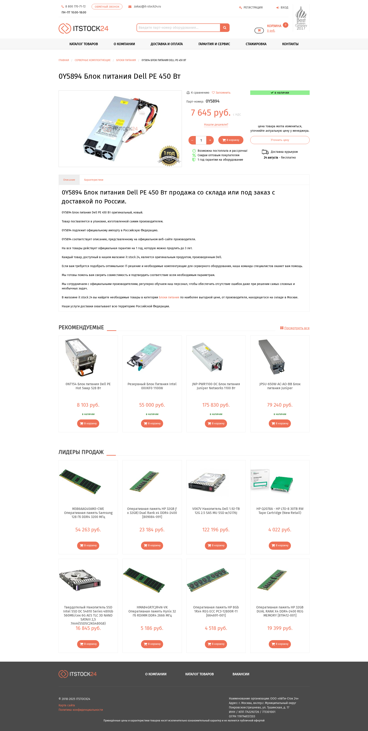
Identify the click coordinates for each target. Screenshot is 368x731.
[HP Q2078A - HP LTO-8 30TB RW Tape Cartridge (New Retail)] (271, 481)
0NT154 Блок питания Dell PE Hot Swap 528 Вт (88, 386)
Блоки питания (169, 297)
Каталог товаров (199, 674)
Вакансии (241, 674)
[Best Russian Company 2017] (301, 18)
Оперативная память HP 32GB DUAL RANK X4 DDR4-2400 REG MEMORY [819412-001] (279, 611)
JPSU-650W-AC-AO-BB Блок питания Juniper (279, 386)
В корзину (233, 140)
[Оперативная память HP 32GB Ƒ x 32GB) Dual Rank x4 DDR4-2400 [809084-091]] (144, 481)
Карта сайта (67, 705)
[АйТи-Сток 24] (84, 28)
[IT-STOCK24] (78, 674)
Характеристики (93, 179)
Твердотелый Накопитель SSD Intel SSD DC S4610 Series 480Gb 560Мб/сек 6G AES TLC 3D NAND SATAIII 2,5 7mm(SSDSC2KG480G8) (88, 611)
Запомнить (223, 92)
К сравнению (200, 92)
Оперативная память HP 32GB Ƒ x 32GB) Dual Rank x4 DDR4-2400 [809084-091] (152, 513)
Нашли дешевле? (216, 124)
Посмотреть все (297, 328)
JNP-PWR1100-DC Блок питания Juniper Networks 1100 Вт (216, 386)
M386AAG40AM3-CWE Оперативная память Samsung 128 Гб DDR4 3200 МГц (88, 513)
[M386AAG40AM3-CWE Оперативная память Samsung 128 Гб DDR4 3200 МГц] (80, 481)
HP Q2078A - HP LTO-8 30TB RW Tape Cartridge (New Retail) (279, 511)
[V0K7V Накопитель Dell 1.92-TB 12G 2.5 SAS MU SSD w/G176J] (208, 481)
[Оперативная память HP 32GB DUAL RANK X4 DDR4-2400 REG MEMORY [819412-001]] (271, 580)
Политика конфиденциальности (81, 710)
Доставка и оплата (167, 44)
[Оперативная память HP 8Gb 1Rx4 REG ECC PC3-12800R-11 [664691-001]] (208, 580)
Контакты (290, 44)
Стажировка (256, 44)
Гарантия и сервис (214, 44)
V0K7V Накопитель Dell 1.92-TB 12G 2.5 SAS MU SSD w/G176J (216, 511)
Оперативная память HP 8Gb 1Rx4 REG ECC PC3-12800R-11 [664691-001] (216, 611)
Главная (64, 60)
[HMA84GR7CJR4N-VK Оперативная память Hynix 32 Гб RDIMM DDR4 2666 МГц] (144, 580)
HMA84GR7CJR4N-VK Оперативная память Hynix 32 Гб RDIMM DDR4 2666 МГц (152, 611)
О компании (124, 44)
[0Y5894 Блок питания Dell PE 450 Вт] (120, 128)
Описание (69, 179)
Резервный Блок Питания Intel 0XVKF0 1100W (152, 386)
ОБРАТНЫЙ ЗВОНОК (107, 6)
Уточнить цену (280, 140)
